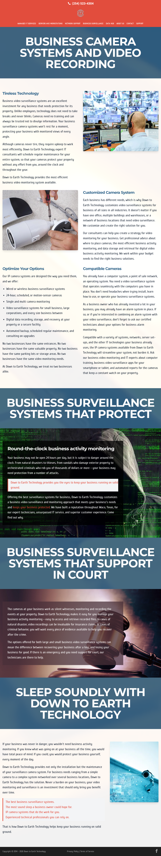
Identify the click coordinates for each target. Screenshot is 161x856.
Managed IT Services (27, 23)
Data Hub (110, 23)
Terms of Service (87, 851)
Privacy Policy (73, 851)
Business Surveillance (93, 23)
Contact (130, 23)
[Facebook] (156, 851)
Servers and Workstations (51, 23)
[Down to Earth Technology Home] (80, 13)
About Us (120, 23)
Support (139, 23)
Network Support (72, 23)
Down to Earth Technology (35, 851)
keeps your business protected (31, 507)
